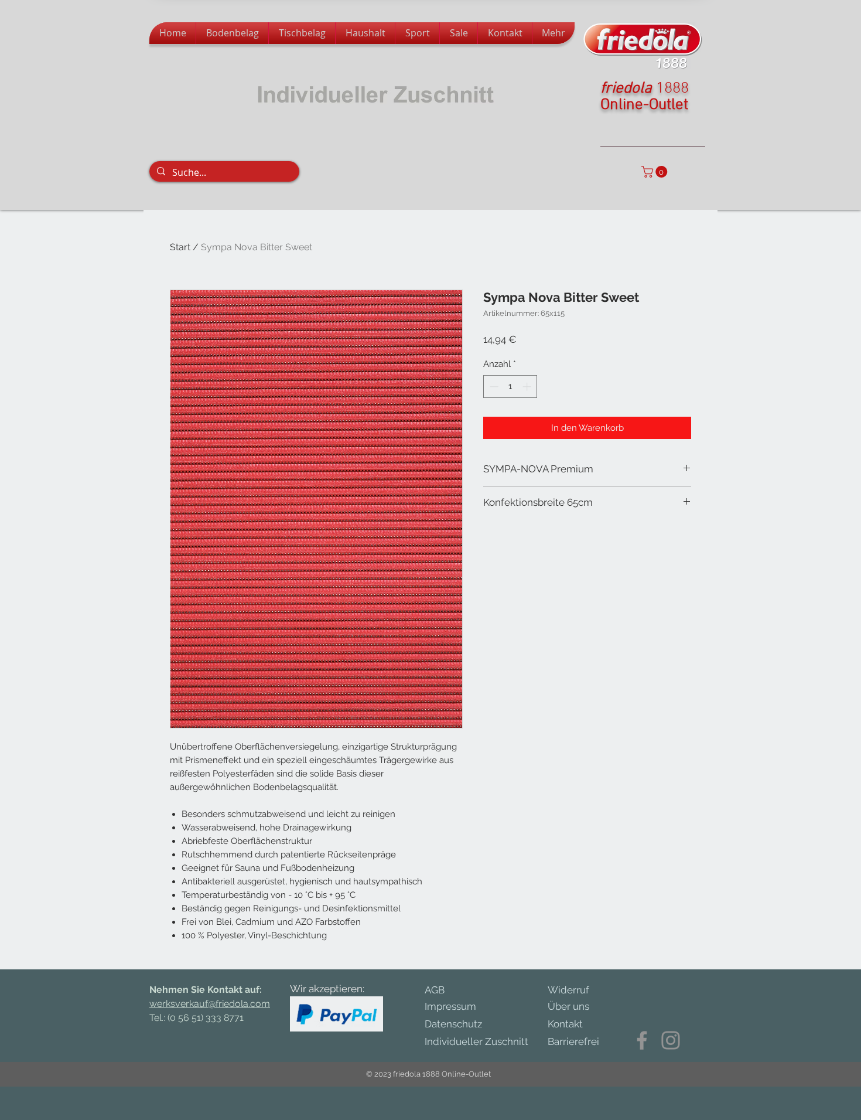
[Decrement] (493, 386)
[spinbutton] (510, 386)
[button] (655, 172)
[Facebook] (642, 1040)
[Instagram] (670, 1040)
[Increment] (528, 386)
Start (180, 247)
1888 (672, 88)
